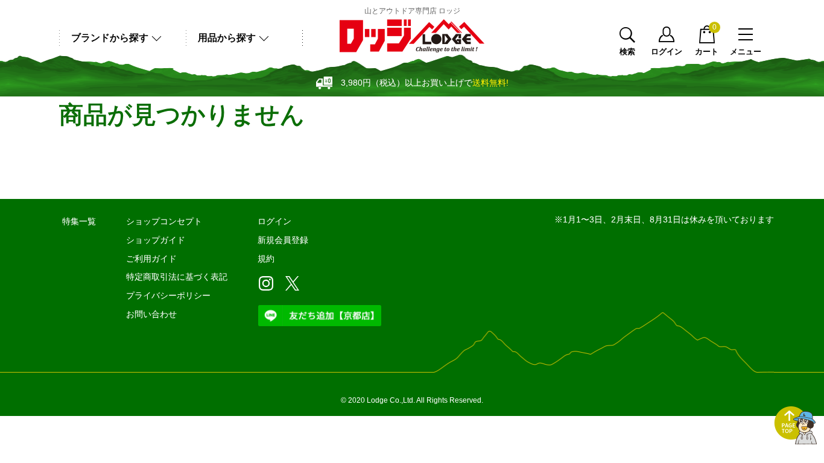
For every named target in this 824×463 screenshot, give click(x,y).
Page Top (795, 425)
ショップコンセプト (164, 221)
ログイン (666, 51)
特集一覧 (79, 221)
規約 (266, 258)
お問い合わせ (151, 314)
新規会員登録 (283, 240)
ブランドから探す (109, 38)
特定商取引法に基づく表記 (176, 277)
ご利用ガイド (151, 258)
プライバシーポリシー (168, 295)
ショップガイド (155, 240)
